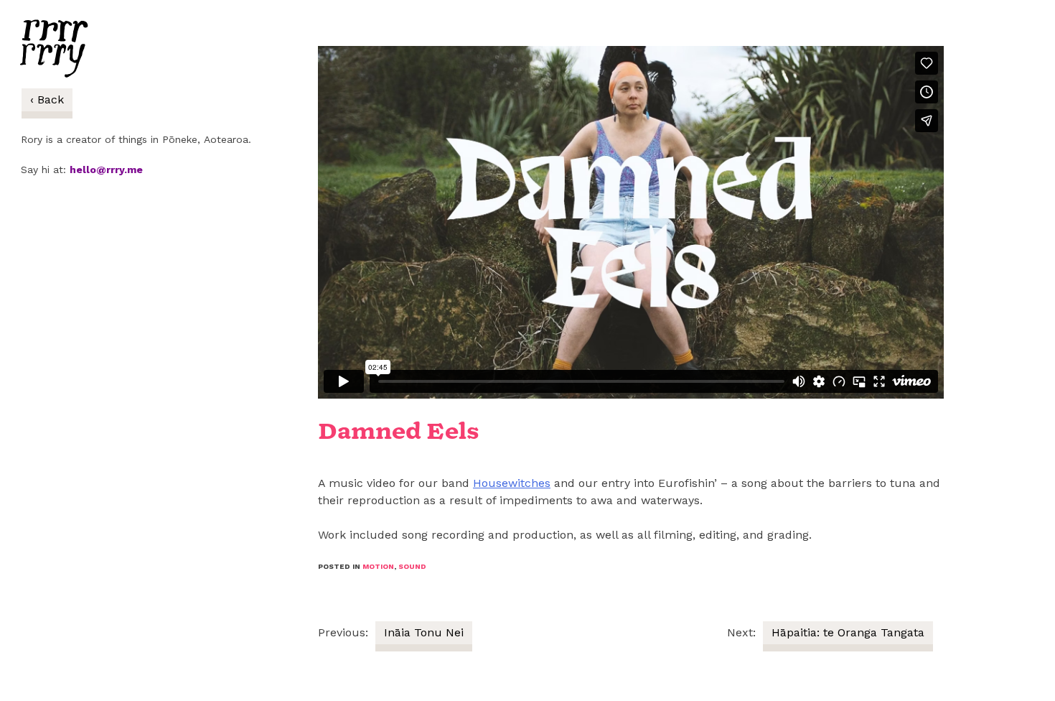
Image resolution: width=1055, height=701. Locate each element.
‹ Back (47, 99)
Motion (378, 566)
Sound (412, 566)
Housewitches (511, 483)
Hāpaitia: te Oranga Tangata (848, 632)
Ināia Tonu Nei (424, 632)
